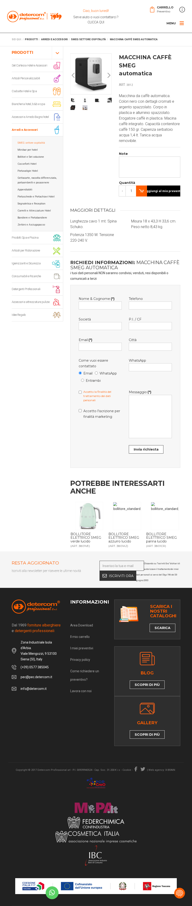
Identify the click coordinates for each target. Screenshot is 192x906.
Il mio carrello (80, 637)
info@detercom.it (34, 689)
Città (133, 340)
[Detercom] (34, 16)
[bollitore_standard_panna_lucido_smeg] (165, 516)
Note (123, 154)
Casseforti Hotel (27, 163)
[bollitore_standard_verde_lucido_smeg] (89, 516)
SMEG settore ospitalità (31, 142)
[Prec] (73, 75)
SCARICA (162, 628)
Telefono (136, 299)
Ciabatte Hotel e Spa (24, 91)
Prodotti (22, 52)
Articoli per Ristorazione (26, 250)
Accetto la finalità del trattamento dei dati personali (97, 396)
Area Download (81, 625)
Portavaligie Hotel (28, 170)
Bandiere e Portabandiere (32, 217)
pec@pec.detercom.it (36, 677)
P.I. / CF (135, 319)
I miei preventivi (81, 648)
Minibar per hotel (28, 149)
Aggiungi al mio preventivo (162, 191)
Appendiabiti (25, 189)
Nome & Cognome (96, 299)
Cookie (126, 769)
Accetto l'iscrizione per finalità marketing (101, 414)
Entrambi (93, 380)
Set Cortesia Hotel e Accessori (29, 65)
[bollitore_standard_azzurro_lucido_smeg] (127, 516)
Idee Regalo (19, 315)
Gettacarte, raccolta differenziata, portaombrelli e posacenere (37, 180)
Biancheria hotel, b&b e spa (28, 104)
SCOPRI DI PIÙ (147, 685)
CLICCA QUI (96, 22)
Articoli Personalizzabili (26, 78)
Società (85, 319)
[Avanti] (109, 75)
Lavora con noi (81, 691)
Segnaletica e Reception (31, 203)
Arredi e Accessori (25, 129)
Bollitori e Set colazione (31, 156)
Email (85, 340)
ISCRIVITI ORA (121, 576)
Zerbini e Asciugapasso (31, 224)
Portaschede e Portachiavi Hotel (36, 196)
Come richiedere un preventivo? (84, 675)
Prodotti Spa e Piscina (25, 237)
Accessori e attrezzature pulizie (30, 302)
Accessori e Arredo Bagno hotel (30, 117)
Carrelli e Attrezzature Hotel (34, 210)
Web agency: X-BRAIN (161, 769)
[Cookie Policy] (179, 893)
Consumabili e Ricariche (26, 276)
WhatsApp (108, 373)
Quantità (124, 183)
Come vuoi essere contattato (93, 363)
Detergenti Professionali (26, 289)
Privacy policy (80, 660)
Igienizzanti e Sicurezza (26, 263)
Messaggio (140, 392)
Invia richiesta (146, 449)
